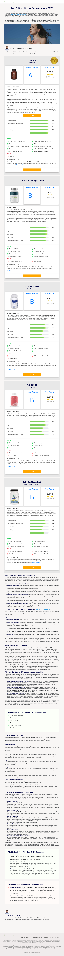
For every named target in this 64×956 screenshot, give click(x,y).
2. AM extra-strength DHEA (32, 180)
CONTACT (22, 938)
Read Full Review (20, 164)
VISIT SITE (32, 115)
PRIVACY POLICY (38, 938)
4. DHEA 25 (32, 385)
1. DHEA (32, 60)
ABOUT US (29, 938)
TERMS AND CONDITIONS (52, 938)
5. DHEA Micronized (32, 482)
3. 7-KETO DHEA (32, 286)
